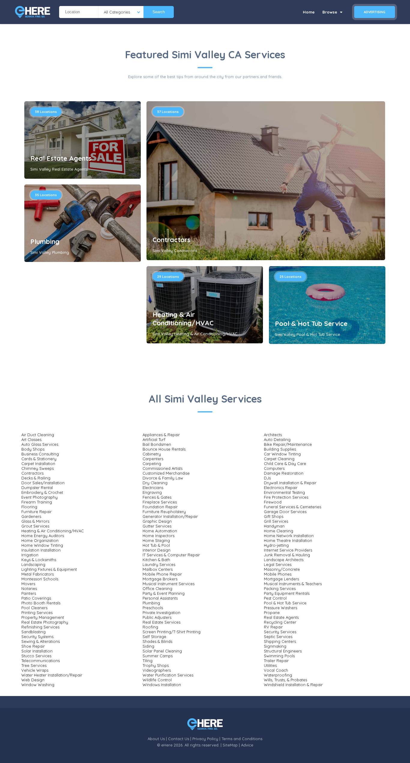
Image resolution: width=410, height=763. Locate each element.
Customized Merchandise (166, 473)
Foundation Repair (160, 506)
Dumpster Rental (37, 487)
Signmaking (275, 646)
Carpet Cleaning (279, 458)
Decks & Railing (35, 478)
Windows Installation (162, 684)
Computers (274, 468)
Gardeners (31, 516)
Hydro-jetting (276, 545)
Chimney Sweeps (37, 468)
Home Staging (156, 540)
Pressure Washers (280, 607)
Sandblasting (33, 631)
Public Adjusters (157, 617)
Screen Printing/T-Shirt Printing (171, 631)
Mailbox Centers (158, 569)
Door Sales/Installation (43, 482)
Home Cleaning (278, 530)
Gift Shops (273, 516)
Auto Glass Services (39, 444)
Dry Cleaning (155, 482)
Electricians (153, 487)
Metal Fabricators (37, 574)
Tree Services (34, 665)
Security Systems (37, 636)
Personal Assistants (160, 598)
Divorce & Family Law (163, 478)
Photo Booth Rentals (40, 602)
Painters (28, 593)
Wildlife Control (157, 679)
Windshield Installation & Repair (293, 684)
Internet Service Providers (288, 550)
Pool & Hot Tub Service (311, 323)
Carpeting (152, 463)
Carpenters (153, 458)
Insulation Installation (41, 550)
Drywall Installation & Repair (290, 482)
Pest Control (275, 598)
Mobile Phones (277, 574)
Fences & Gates (157, 497)
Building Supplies (280, 449)
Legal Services (277, 564)
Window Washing (37, 684)
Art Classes (31, 439)
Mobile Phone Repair (162, 574)
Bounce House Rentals (164, 449)
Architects (273, 434)
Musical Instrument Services (168, 583)
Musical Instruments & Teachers (293, 583)
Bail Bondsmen (157, 444)
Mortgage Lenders (281, 578)
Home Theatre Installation (288, 540)
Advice (247, 745)
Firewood (273, 502)
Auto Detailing (277, 439)
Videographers (157, 670)
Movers (28, 583)
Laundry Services (159, 564)
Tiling (147, 660)
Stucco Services (36, 655)
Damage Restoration (283, 473)
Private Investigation (161, 612)
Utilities (270, 665)
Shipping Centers (280, 641)
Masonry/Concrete (282, 569)
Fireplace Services (160, 502)
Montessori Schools (39, 578)
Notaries (29, 588)
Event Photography (39, 497)
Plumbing (44, 241)
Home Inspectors (158, 535)
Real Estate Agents (61, 158)
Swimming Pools (279, 655)
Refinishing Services (40, 627)
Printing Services (37, 612)
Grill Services (276, 521)
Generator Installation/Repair (170, 516)
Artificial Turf (154, 439)
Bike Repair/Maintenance (288, 444)
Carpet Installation (38, 463)
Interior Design (156, 550)
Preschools (153, 607)
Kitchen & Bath (156, 559)
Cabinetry (152, 453)
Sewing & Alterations (40, 641)
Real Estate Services (161, 622)
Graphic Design (157, 521)
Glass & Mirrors (35, 521)
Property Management (42, 617)
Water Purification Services (168, 675)
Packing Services (280, 588)
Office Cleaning (157, 588)
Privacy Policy (205, 738)
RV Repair (273, 627)
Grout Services (35, 526)
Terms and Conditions (242, 738)
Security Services (280, 631)
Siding (148, 646)
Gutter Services (157, 526)
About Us (156, 738)
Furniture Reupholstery (164, 511)
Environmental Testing (284, 492)
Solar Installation (37, 651)
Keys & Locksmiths (38, 559)
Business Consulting (40, 453)
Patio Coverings (36, 598)
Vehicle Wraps (34, 670)
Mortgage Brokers (160, 578)
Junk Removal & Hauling (287, 554)
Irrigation (29, 554)
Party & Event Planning (164, 593)
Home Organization (40, 540)
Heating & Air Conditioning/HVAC (183, 318)
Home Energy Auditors (42, 535)
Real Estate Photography (44, 622)
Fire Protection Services (286, 497)
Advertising (374, 12)
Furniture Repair (36, 511)
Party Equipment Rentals (286, 593)
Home (309, 12)
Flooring (29, 506)
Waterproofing (278, 675)
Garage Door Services (285, 511)
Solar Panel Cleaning (162, 651)
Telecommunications (40, 660)
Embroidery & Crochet (42, 492)
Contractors (171, 240)
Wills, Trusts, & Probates (285, 679)
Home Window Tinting (42, 545)
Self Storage (154, 636)
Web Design (32, 679)
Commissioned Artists (162, 468)
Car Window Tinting (282, 453)
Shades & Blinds (157, 641)
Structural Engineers (283, 651)
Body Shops (32, 449)
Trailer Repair (276, 660)
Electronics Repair (280, 487)
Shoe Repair (33, 646)
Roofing (150, 627)
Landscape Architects (283, 559)
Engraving (152, 492)
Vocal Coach (276, 670)
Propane (272, 612)
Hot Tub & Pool (156, 545)
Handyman (274, 526)
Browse (330, 12)
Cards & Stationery (38, 458)
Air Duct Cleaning (37, 434)
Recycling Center (280, 622)
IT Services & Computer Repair (171, 554)
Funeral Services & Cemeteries (292, 506)
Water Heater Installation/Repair (51, 675)
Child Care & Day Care (285, 463)
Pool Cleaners (34, 607)
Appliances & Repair (161, 434)
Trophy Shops (156, 665)
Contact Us (178, 738)
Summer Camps (158, 655)
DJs (267, 478)
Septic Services (278, 636)
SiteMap (230, 745)
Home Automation (160, 530)
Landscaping (33, 564)
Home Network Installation (289, 535)
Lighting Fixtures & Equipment (49, 569)
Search (158, 12)
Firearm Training (36, 502)
